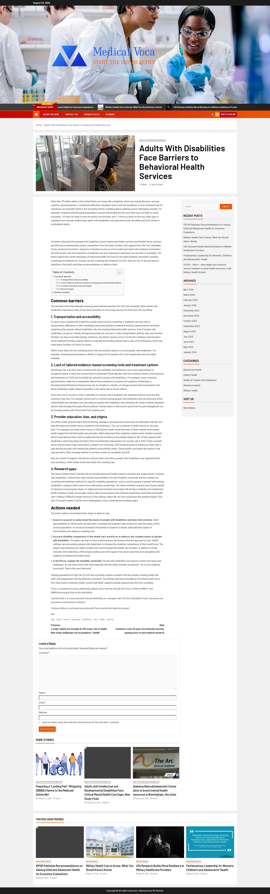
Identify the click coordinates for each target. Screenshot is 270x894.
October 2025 (190, 321)
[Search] (212, 114)
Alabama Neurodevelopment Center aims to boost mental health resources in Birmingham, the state (154, 790)
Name (42, 693)
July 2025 (188, 336)
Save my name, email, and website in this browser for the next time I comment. (80, 722)
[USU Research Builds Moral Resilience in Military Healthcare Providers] (160, 842)
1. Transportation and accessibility (73, 280)
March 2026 (189, 295)
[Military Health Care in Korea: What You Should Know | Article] (110, 842)
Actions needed (62, 292)
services (110, 619)
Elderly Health (190, 375)
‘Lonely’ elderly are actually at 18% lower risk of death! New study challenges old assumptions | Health (79, 629)
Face (95, 619)
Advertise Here (51, 114)
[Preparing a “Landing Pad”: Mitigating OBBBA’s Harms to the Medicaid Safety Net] (59, 763)
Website (43, 712)
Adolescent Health (192, 369)
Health (102, 619)
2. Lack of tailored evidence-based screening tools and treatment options (90, 283)
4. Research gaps (66, 289)
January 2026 (190, 305)
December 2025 (191, 310)
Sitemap (110, 114)
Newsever (144, 890)
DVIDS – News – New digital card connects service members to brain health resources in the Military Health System (207, 268)
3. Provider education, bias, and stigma (75, 286)
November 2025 (191, 315)
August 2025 (189, 331)
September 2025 (191, 326)
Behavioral (76, 619)
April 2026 (188, 289)
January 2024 (190, 352)
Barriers (67, 619)
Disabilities (86, 619)
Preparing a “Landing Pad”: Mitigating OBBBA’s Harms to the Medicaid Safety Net (58, 790)
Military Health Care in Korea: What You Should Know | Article (90, 107)
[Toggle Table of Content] (118, 272)
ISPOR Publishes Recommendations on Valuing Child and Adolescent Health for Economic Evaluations (206, 228)
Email (42, 702)
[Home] (36, 115)
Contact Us (71, 114)
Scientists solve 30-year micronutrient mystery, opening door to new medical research (140, 629)
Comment (44, 653)
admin (144, 185)
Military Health (190, 390)
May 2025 (188, 347)
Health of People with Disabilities (152, 140)
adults (58, 619)
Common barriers (63, 276)
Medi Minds (189, 408)
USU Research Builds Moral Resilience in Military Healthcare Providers (164, 107)
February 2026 (190, 300)
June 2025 (188, 342)
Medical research (191, 385)
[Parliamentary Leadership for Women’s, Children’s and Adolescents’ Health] (210, 842)
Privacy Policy (92, 114)
